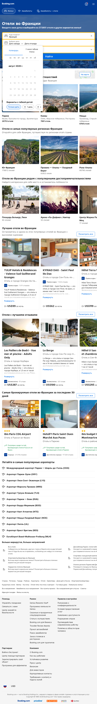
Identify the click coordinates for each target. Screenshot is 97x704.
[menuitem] (9, 11)
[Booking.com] (8, 4)
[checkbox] (35, 71)
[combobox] (48, 37)
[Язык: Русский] (5, 686)
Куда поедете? (14, 35)
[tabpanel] (23, 83)
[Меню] (93, 4)
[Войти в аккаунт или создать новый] (86, 4)
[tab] (14, 50)
